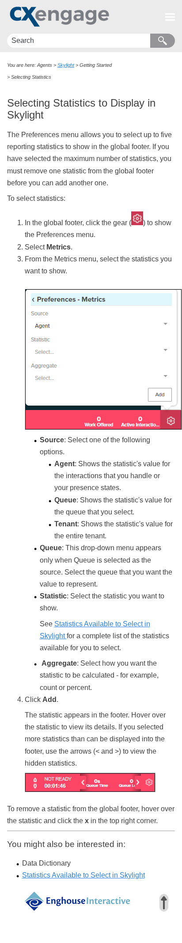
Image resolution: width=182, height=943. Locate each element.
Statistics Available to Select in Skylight (83, 875)
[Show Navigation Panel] (170, 16)
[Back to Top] (164, 902)
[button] (162, 41)
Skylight (65, 65)
